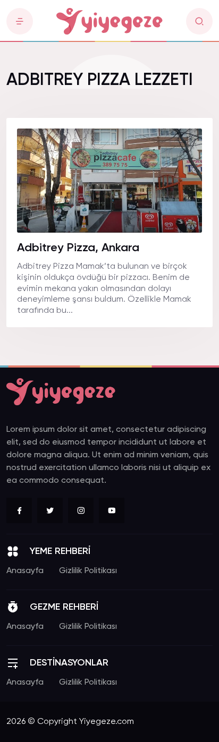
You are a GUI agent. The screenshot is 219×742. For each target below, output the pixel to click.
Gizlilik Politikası (88, 571)
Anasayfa (25, 571)
